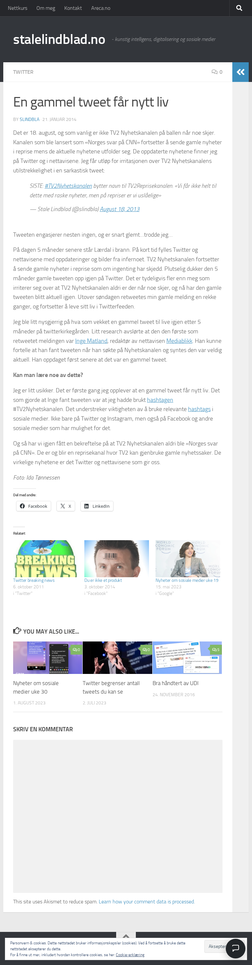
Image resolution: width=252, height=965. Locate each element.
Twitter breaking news (34, 580)
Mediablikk (179, 341)
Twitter (23, 72)
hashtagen (160, 400)
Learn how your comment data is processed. (147, 901)
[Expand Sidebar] (240, 72)
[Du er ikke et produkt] (116, 558)
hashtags (199, 409)
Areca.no (100, 8)
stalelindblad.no (59, 39)
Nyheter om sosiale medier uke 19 (187, 580)
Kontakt (73, 8)
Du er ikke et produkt (103, 580)
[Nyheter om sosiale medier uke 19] (188, 558)
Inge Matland (91, 341)
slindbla (29, 119)
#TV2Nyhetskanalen (68, 185)
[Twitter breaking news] (45, 558)
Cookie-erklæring (130, 955)
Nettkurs (17, 8)
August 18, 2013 (119, 209)
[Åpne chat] (235, 948)
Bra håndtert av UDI (176, 683)
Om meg (45, 8)
